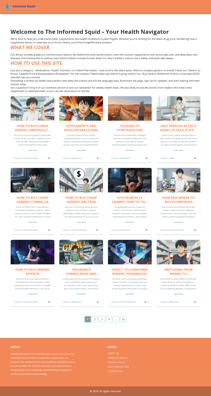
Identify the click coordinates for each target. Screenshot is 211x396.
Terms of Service (118, 357)
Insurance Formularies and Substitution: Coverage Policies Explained (81, 271)
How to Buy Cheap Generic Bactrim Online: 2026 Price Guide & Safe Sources (81, 200)
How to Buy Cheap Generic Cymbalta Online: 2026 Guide (32, 200)
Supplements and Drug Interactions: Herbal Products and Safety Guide (81, 128)
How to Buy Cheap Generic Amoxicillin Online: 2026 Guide (32, 128)
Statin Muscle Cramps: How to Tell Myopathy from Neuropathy (130, 200)
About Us (113, 353)
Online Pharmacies (30, 158)
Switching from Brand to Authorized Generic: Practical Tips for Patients (178, 271)
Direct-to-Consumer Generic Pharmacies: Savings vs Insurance (129, 271)
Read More (32, 150)
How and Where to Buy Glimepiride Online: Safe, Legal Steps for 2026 (178, 200)
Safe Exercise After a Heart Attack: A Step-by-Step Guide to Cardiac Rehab (178, 128)
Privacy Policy (116, 362)
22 (123, 319)
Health (171, 158)
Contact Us (115, 371)
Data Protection (118, 366)
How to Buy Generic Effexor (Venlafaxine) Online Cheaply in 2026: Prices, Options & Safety (32, 271)
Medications (76, 158)
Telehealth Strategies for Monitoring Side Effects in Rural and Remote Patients (130, 128)
